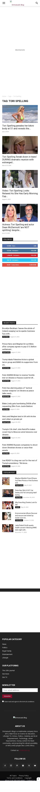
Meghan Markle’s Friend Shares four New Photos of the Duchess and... (26, 480)
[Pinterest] (17, 765)
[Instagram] (11, 765)
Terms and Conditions (15, 778)
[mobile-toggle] (3, 3)
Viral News (6, 337)
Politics (4, 647)
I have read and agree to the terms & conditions (19, 702)
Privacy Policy (24, 776)
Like (35, 246)
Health (17, 507)
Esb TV (4, 677)
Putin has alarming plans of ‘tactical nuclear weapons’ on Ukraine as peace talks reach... (18, 390)
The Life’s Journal (8, 670)
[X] (29, 765)
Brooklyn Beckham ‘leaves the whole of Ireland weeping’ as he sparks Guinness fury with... (18, 331)
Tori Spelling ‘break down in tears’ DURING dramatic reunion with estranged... (19, 159)
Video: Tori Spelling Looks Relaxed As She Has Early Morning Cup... (20, 193)
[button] (37, 3)
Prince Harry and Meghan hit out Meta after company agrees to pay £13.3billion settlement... (19, 346)
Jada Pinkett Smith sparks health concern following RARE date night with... (26, 527)
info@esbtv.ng (24, 750)
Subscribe (32, 265)
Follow (33, 250)
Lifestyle (5, 658)
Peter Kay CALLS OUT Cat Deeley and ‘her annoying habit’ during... (26, 492)
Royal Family (6, 352)
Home (4, 96)
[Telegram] (23, 765)
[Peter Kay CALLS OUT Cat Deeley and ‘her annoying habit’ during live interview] (7, 493)
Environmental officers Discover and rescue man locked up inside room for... (26, 515)
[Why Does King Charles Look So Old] (7, 505)
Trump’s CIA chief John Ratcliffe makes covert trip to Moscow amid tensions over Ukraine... (19, 432)
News (4, 644)
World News (6, 368)
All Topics (13, 776)
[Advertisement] (20, 27)
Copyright (28, 778)
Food (4, 187)
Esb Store (5, 674)
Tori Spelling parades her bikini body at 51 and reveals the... (18, 127)
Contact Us (31, 780)
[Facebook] (5, 765)
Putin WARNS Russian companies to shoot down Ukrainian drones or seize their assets (19, 447)
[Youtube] (35, 765)
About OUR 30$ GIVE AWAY (15, 780)
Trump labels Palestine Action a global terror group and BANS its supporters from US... (20, 362)
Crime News (19, 520)
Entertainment (7, 654)
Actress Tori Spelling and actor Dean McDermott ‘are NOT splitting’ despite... (18, 227)
